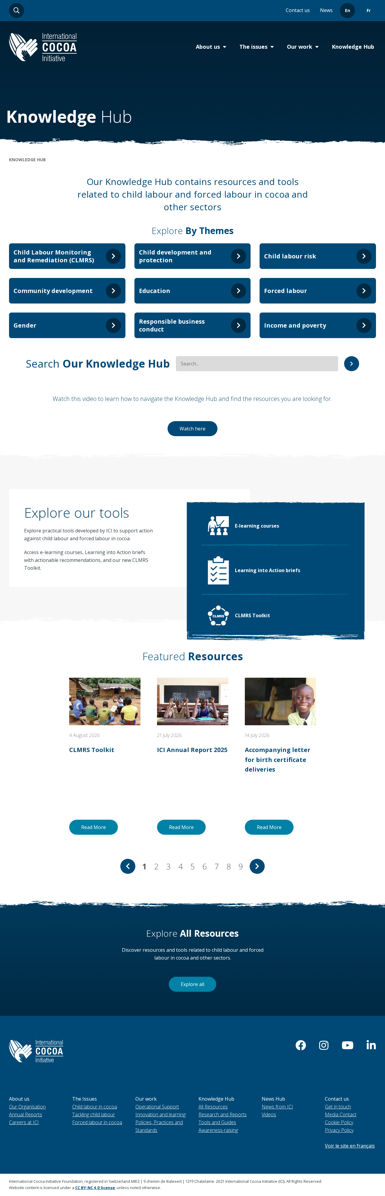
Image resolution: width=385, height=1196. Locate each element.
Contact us (298, 10)
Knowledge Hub (353, 46)
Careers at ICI (24, 1122)
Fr (369, 10)
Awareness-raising (218, 1130)
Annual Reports (25, 1114)
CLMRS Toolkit (252, 615)
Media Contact (340, 1114)
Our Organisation (27, 1106)
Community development (53, 291)
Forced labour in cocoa (97, 1122)
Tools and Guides (217, 1122)
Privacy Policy (339, 1130)
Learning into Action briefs (267, 570)
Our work (299, 46)
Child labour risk (290, 256)
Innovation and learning (160, 1114)
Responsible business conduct (172, 325)
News (326, 10)
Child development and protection (175, 256)
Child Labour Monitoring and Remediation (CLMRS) (54, 256)
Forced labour (285, 291)
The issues (253, 46)
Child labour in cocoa (94, 1106)
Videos (269, 1114)
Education (154, 291)
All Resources (213, 1106)
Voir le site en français (350, 1145)
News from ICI (277, 1106)
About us (208, 46)
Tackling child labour (93, 1114)
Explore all (192, 984)
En (347, 10)
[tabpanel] (104, 756)
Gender (25, 325)
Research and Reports (223, 1114)
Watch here (192, 428)
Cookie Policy (339, 1122)
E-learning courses (257, 525)
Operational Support (157, 1106)
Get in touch (338, 1106)
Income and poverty (295, 325)
